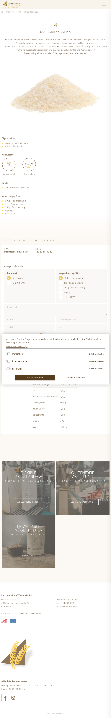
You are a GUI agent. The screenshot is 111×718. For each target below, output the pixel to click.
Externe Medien (20, 361)
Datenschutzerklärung (16, 346)
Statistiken (17, 353)
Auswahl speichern (76, 377)
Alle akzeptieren (34, 377)
